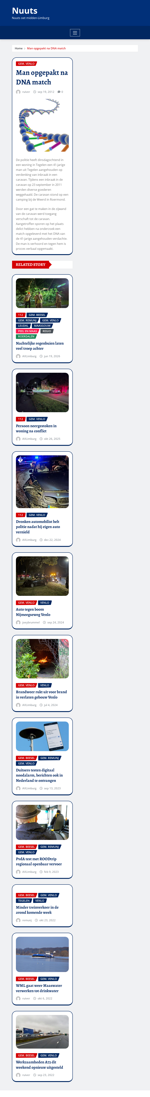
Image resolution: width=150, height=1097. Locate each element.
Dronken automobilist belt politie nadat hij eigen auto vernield (38, 527)
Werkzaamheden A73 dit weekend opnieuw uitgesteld (39, 1064)
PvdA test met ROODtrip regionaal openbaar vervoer (39, 861)
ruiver (26, 92)
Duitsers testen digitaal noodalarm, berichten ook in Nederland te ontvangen (39, 775)
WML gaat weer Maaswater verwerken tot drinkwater (39, 988)
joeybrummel (31, 622)
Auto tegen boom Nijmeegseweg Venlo (33, 612)
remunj (27, 920)
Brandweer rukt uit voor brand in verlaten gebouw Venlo (41, 694)
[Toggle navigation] (75, 32)
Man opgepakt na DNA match (46, 48)
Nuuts (25, 10)
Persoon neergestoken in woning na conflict (36, 428)
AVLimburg (29, 356)
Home (19, 48)
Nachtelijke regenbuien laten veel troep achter (40, 346)
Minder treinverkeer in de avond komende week (37, 910)
